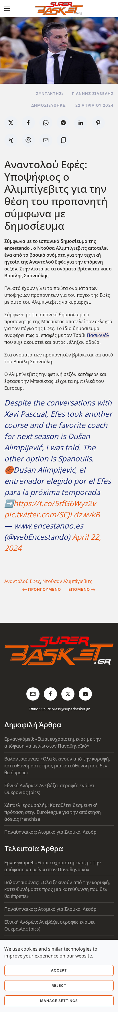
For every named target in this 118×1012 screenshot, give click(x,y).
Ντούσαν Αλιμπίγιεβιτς (67, 581)
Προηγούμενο (44, 589)
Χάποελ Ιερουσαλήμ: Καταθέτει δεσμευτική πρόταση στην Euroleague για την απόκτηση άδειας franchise (52, 812)
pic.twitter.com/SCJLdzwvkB (52, 514)
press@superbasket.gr (71, 708)
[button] (7, 8)
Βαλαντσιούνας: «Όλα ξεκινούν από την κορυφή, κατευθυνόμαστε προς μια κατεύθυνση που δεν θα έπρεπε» (57, 766)
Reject (59, 985)
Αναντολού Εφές (22, 581)
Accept (59, 970)
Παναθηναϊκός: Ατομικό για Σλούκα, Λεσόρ (50, 832)
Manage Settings (59, 1001)
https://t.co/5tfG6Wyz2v (54, 503)
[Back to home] (59, 8)
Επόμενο (79, 589)
